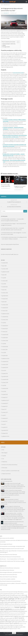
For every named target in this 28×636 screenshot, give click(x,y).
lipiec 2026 (4, 265)
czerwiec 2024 (5, 292)
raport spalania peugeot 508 (8, 618)
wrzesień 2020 (5, 334)
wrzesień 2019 (5, 361)
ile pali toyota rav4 (21, 602)
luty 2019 (4, 370)
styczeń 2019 (5, 373)
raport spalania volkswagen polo (12, 620)
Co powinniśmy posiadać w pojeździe (7, 579)
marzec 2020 (4, 349)
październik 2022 (5, 313)
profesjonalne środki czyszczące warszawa (16, 614)
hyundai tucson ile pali (7, 595)
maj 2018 (4, 385)
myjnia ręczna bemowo (8, 605)
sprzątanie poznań (4, 627)
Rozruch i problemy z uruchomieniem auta (10, 470)
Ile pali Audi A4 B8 (19, 595)
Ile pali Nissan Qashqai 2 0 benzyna (16, 597)
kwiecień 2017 (5, 418)
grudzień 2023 (5, 295)
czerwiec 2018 (5, 382)
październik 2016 (5, 436)
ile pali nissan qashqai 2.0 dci (14, 598)
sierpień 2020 (5, 337)
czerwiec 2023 (5, 304)
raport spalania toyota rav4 (14, 620)
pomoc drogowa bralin (5, 497)
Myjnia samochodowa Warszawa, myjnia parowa (9, 568)
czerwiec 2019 (5, 364)
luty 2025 (4, 283)
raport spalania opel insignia (9, 616)
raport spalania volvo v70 (21, 621)
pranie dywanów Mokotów (18, 609)
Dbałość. (4, 45)
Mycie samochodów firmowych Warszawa (8, 554)
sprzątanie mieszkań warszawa (4, 625)
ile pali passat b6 (18, 600)
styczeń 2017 (5, 427)
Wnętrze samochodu (6, 473)
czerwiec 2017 (5, 412)
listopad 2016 (5, 433)
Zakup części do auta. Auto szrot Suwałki (12, 483)
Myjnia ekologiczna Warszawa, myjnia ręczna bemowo (11, 572)
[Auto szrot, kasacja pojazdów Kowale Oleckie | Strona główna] (11, 2)
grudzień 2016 (5, 430)
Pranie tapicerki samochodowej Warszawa (8, 574)
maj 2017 (4, 415)
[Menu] (26, 1)
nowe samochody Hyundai (18, 72)
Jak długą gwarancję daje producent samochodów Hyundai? (12, 548)
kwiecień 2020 (5, 346)
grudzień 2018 (5, 376)
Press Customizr (20, 634)
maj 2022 (4, 322)
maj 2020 (4, 343)
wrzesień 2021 (5, 325)
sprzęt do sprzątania (14, 627)
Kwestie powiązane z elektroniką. (9, 43)
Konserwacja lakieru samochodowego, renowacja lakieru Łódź (12, 546)
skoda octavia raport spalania (9, 623)
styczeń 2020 (5, 355)
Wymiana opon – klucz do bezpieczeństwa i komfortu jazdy (12, 559)
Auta (2, 4)
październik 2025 (5, 271)
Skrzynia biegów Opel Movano (6, 544)
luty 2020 (4, 352)
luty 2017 (4, 424)
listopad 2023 (5, 298)
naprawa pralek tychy (5, 607)
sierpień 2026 (5, 262)
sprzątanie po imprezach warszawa (16, 625)
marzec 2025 (4, 280)
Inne (3, 458)
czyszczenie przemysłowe (8, 593)
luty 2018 (4, 391)
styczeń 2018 (5, 394)
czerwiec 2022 (5, 319)
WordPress (11, 634)
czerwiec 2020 (5, 340)
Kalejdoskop (4, 461)
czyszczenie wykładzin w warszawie (18, 593)
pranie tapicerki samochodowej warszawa (12, 611)
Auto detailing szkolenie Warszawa (7, 570)
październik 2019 (5, 358)
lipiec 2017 (4, 409)
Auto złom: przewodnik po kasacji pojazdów (13, 490)
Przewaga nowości (6, 46)
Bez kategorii (4, 452)
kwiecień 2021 (5, 328)
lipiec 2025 (4, 274)
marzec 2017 (4, 421)
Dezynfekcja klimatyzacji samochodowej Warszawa (10, 556)
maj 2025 (4, 277)
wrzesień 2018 (5, 379)
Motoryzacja (7, 4)
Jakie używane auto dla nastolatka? (7, 538)
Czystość (4, 455)
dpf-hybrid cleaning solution (6, 481)
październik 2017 (5, 400)
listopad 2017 (5, 397)
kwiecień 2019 (5, 367)
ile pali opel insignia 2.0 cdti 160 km (13, 599)
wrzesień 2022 (5, 316)
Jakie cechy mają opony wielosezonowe (12, 506)
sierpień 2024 (5, 286)
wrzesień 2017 (5, 403)
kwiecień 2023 (5, 307)
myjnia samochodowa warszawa (19, 605)
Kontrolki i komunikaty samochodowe (9, 464)
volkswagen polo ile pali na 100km (13, 628)
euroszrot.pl (6, 13)
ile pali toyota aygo (11, 602)
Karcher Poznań (11, 604)
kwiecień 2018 (5, 388)
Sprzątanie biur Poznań (22, 623)
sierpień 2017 (5, 406)
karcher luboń (4, 604)
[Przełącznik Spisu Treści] (17, 42)
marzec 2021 (4, 331)
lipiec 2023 (4, 301)
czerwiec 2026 (5, 268)
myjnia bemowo (17, 604)
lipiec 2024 (4, 289)
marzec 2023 (4, 310)
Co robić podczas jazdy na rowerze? (11, 499)
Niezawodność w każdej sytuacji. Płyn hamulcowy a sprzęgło (12, 561)
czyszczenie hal (4, 591)
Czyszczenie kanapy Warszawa (15, 591)
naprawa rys (12, 607)
